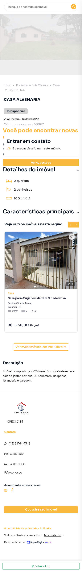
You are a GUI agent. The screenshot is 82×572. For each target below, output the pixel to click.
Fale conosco (13, 472)
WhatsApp (42, 566)
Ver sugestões (41, 162)
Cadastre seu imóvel (41, 509)
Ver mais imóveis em (41, 347)
